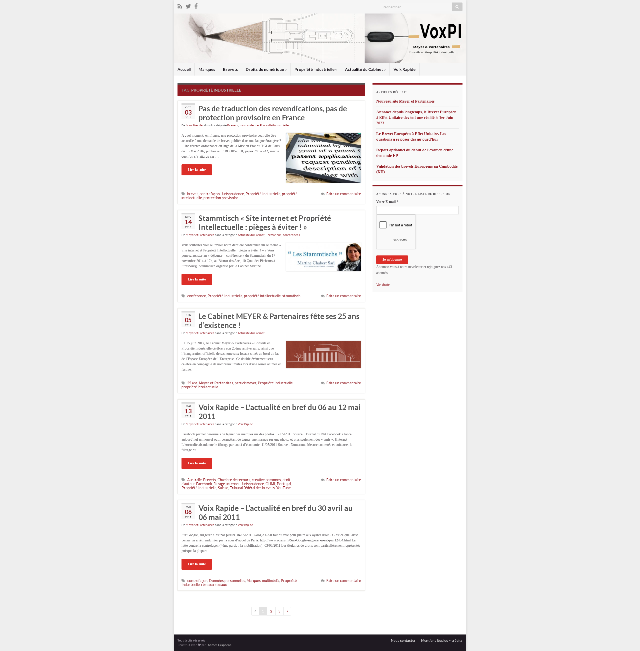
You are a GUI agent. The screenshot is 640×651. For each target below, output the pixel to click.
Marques (206, 69)
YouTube (283, 488)
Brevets (230, 69)
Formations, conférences (283, 235)
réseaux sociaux (214, 584)
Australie (194, 480)
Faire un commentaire (343, 194)
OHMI (270, 484)
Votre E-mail (387, 202)
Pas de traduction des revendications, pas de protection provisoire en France (272, 113)
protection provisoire (221, 198)
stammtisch (291, 296)
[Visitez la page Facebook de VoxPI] (196, 5)
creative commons (266, 480)
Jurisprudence (249, 125)
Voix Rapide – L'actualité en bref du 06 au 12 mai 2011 (279, 412)
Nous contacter (403, 640)
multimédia (270, 580)
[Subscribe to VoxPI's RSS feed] (180, 5)
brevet (192, 194)
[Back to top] (628, 639)
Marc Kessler (195, 125)
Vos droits (383, 285)
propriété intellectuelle (262, 296)
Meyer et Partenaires (200, 235)
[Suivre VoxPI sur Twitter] (188, 5)
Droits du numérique (265, 69)
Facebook (204, 484)
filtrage (219, 484)
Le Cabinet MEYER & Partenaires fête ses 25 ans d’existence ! (279, 320)
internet (233, 484)
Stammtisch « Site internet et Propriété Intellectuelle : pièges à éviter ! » (264, 222)
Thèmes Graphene (219, 645)
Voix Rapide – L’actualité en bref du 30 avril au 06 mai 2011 (275, 512)
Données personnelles (227, 580)
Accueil (184, 69)
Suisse (223, 488)
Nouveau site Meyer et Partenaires (405, 101)
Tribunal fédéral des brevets (252, 488)
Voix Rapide (405, 69)
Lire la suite (197, 170)
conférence (196, 296)
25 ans (192, 383)
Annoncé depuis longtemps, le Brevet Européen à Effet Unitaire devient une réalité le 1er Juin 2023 (416, 117)
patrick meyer (245, 383)
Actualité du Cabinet (364, 69)
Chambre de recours (234, 480)
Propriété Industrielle (314, 69)
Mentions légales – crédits (441, 640)
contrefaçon (210, 194)
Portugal (284, 484)
